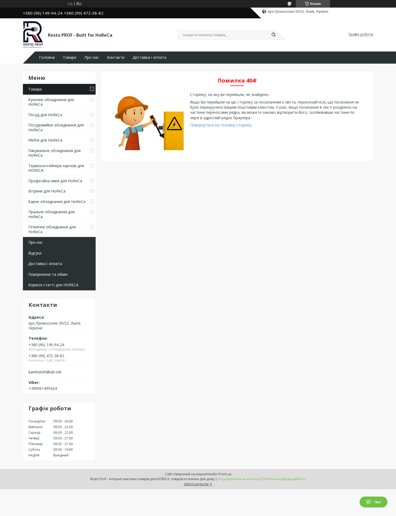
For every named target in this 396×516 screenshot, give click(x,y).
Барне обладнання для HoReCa (56, 201)
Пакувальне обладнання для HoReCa (54, 153)
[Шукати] (273, 35)
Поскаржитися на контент (238, 479)
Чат (377, 502)
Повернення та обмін (48, 274)
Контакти (115, 57)
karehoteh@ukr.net (45, 372)
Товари (69, 57)
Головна (47, 57)
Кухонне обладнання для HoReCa (51, 102)
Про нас (91, 57)
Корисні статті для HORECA (53, 284)
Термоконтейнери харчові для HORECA (56, 168)
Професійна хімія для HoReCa (55, 180)
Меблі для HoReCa (45, 140)
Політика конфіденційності (284, 479)
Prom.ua (224, 474)
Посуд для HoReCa (45, 114)
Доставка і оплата (149, 57)
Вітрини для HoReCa (46, 191)
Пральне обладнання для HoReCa (51, 214)
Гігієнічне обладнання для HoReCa (52, 229)
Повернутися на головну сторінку (221, 125)
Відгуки (34, 253)
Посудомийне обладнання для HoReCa (56, 127)
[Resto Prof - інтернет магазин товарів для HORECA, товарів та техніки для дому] (33, 34)
